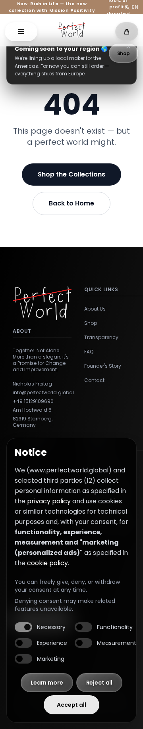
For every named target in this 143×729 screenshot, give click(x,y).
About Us (95, 309)
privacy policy (49, 501)
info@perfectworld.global (42, 392)
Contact (94, 380)
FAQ (88, 352)
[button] (21, 31)
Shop (90, 323)
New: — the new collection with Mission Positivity (52, 6)
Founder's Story (102, 366)
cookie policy (47, 563)
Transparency (101, 337)
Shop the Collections (71, 174)
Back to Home (71, 203)
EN (134, 7)
